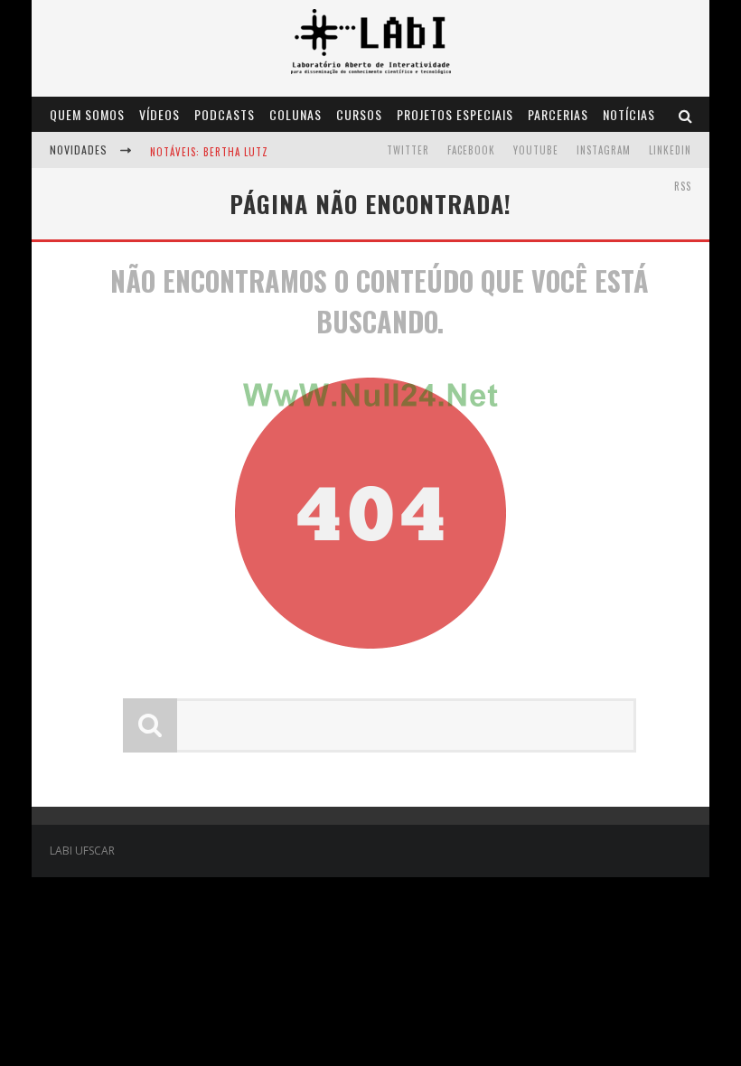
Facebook (471, 150)
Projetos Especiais (455, 114)
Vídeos (159, 114)
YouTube (535, 150)
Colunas (295, 114)
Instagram (604, 150)
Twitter (408, 150)
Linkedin (670, 150)
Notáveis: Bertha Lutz (209, 152)
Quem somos (87, 114)
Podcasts (224, 114)
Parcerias (558, 114)
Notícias (629, 114)
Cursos (359, 114)
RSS (682, 186)
